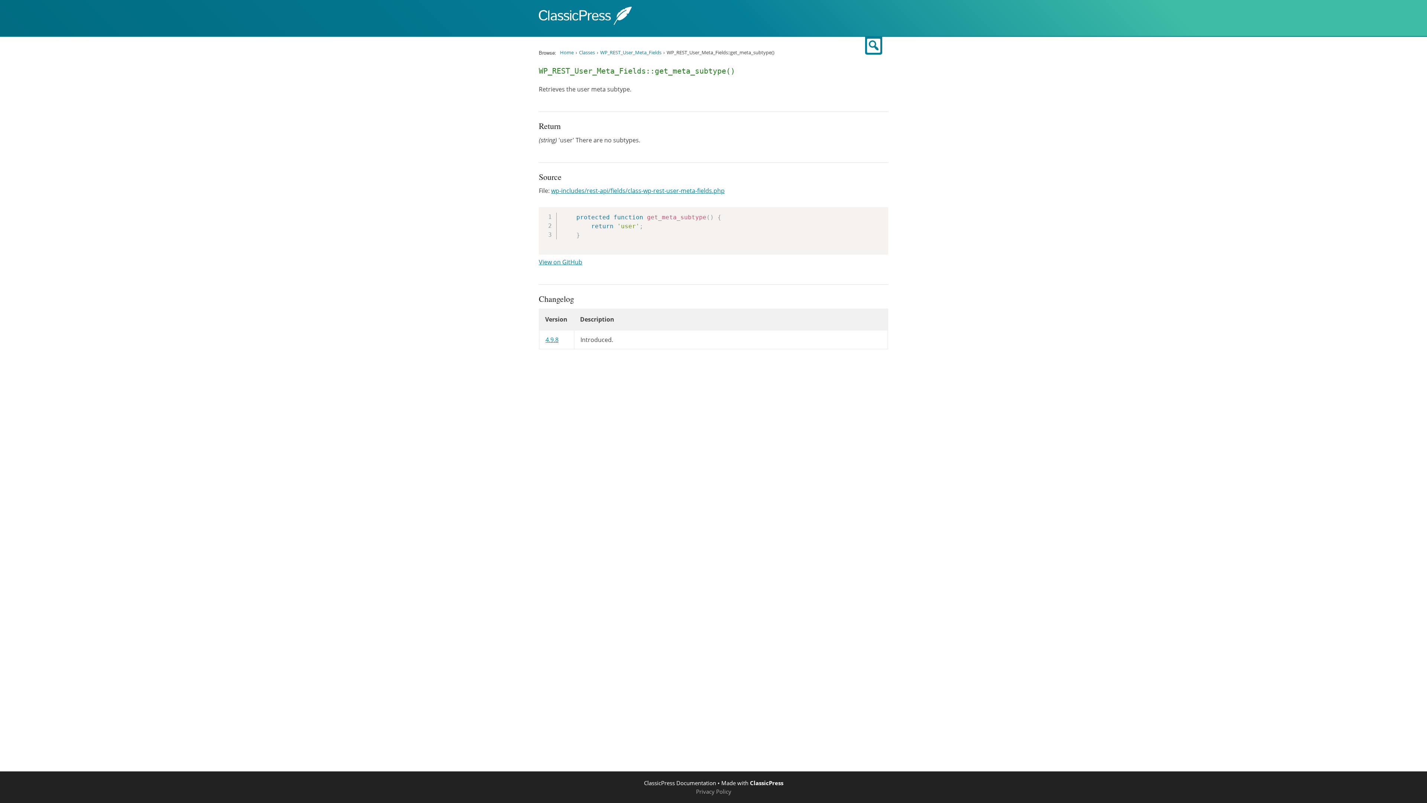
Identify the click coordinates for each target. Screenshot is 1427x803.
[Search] (873, 46)
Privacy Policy (713, 791)
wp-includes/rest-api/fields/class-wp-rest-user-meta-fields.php (638, 191)
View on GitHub (560, 262)
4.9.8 (552, 340)
